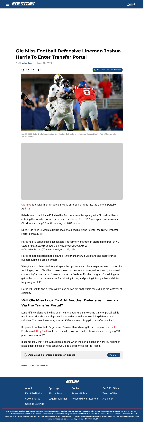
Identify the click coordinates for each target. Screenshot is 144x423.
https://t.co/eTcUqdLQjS (41, 245)
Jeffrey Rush (40, 331)
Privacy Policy (79, 393)
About (28, 388)
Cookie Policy (32, 398)
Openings (54, 388)
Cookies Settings (34, 403)
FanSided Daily (33, 393)
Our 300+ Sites (111, 388)
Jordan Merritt (27, 63)
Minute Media (18, 411)
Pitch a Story (56, 393)
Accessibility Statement (85, 398)
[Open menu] (7, 4)
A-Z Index (108, 398)
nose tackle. (111, 327)
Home (24, 365)
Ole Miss (26, 204)
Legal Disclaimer (58, 398)
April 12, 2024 (68, 249)
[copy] (38, 70)
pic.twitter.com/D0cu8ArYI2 (71, 245)
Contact (76, 388)
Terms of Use (110, 393)
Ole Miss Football (39, 365)
